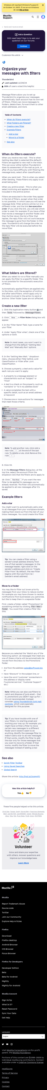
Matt (5, 814)
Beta (4, 972)
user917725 (11, 814)
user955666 (21, 814)
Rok (15, 816)
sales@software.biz (33, 668)
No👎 (29, 793)
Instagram (12, 1044)
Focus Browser (9, 953)
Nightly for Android (11, 985)
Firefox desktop (9, 940)
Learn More (23, 863)
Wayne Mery (25, 811)
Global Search (10, 770)
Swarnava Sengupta (37, 811)
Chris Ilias (6, 811)
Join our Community (11, 917)
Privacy (5, 1077)
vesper (29, 814)
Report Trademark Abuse (13, 904)
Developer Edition (10, 968)
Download (6, 936)
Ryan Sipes (21, 816)
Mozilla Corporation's (17, 1050)
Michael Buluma (37, 814)
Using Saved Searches (14, 766)
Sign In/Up (7, 1000)
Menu (38, 17)
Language (6, 1032)
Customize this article (11, 55)
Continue (23, 46)
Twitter (5, 912)
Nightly (5, 981)
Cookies (6, 1082)
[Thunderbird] (23, 62)
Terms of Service (10, 1073)
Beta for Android (9, 977)
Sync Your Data (9, 1013)
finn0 (27, 816)
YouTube (7, 1044)
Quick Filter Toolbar (13, 763)
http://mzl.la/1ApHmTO (29, 776)
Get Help (6, 1018)
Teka (11, 816)
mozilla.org (7, 1069)
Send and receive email (13, 27)
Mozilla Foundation (22, 1053)
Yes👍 (20, 793)
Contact (6, 1086)
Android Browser (10, 945)
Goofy (18, 811)
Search (33, 17)
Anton (32, 816)
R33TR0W (38, 816)
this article (23, 10)
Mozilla (8, 888)
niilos (7, 816)
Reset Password (9, 1009)
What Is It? (7, 1004)
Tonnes (12, 811)
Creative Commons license (30, 1062)
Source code (7, 908)
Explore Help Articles (12, 921)
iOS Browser (7, 949)
